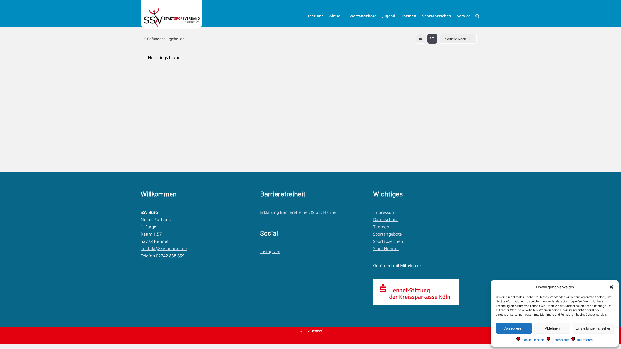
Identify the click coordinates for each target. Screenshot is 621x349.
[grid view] (420, 39)
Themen (381, 227)
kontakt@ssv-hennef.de (164, 248)
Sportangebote (387, 234)
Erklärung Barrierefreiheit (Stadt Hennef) (299, 212)
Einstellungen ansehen (593, 328)
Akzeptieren (513, 328)
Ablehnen (552, 328)
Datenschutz (560, 340)
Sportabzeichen (388, 241)
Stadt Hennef (386, 248)
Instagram (270, 251)
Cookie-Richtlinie (533, 340)
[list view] (432, 39)
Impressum (585, 340)
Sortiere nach (455, 39)
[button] (611, 287)
